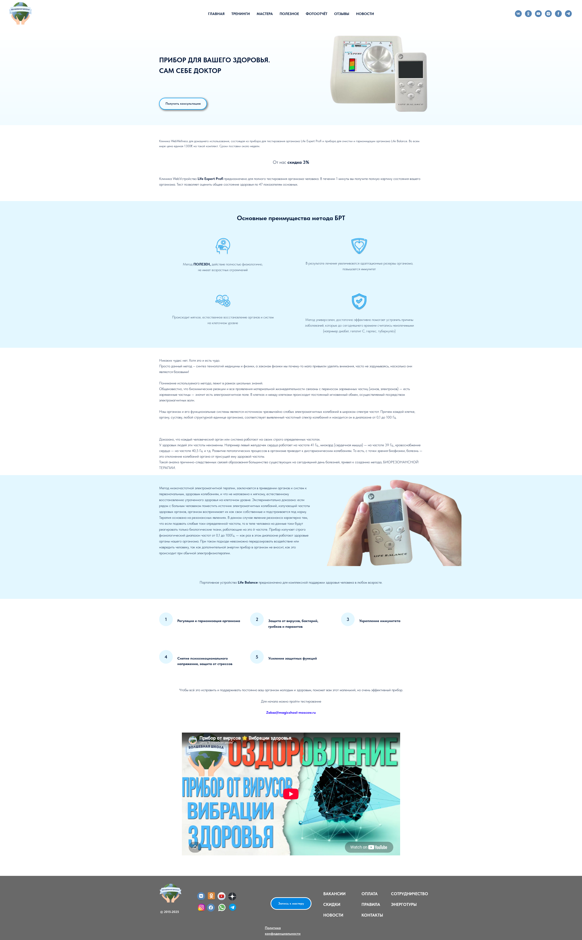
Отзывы (341, 14)
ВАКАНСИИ (334, 893)
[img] (211, 908)
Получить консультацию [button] (183, 103)
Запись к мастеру (291, 903)
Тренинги (240, 14)
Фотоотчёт (316, 14)
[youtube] (538, 13)
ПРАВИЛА (370, 904)
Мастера (265, 14)
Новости (365, 14)
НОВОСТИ (333, 915)
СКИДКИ (331, 904)
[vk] (518, 13)
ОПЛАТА (369, 893)
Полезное (289, 14)
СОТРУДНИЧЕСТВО (409, 893)
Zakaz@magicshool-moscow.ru (291, 712)
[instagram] (548, 13)
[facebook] (558, 13)
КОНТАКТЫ (372, 915)
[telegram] (568, 13)
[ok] (528, 13)
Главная (216, 14)
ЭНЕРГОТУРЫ (404, 904)
